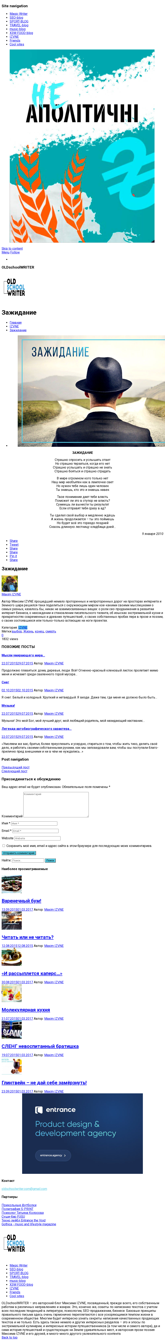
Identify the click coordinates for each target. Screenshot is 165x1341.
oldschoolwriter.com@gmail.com (24, 1189)
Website (7, 838)
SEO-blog (16, 18)
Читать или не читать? (28, 937)
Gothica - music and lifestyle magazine (29, 1224)
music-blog (18, 29)
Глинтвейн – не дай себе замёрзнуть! (44, 1083)
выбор (17, 631)
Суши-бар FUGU (13, 1216)
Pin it (13, 556)
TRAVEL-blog (19, 25)
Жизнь (28, 631)
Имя (6, 823)
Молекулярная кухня (26, 1010)
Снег (5, 682)
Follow (15, 252)
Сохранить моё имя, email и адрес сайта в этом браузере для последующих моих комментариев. (79, 846)
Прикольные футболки (19, 1205)
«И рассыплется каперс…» (32, 973)
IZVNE (14, 37)
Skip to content (12, 248)
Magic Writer (19, 14)
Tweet (14, 545)
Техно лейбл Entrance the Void (23, 1220)
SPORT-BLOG (19, 21)
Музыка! (8, 706)
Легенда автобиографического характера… (37, 729)
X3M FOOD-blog (21, 33)
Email (6, 831)
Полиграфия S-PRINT (17, 1209)
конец (39, 631)
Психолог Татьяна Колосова (23, 1213)
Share (14, 541)
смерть (50, 631)
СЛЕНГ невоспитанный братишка (40, 1046)
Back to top (10, 1337)
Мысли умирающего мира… (23, 655)
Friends (15, 40)
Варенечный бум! (21, 901)
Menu (5, 252)
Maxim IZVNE (11, 594)
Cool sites (17, 44)
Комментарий (12, 816)
